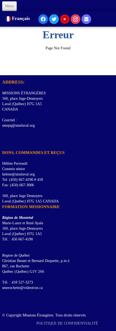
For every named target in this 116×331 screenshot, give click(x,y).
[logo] (4, 68)
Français (21, 18)
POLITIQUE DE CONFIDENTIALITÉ (67, 323)
